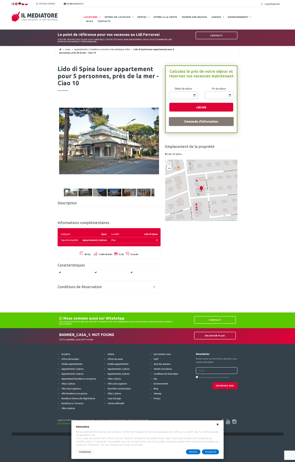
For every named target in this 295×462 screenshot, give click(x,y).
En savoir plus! (215, 335)
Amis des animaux (162, 364)
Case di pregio (114, 398)
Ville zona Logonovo (71, 388)
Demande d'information (201, 121)
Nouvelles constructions (119, 388)
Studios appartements (72, 364)
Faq (155, 379)
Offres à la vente (165, 17)
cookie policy (102, 435)
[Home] (35, 16)
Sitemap (157, 393)
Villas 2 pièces (114, 393)
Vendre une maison (194, 17)
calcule (201, 107)
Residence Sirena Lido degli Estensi (78, 398)
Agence (216, 17)
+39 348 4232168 (68, 423)
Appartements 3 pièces (72, 374)
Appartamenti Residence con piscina (78, 379)
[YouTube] (228, 421)
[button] (201, 188)
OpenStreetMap (226, 220)
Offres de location (117, 17)
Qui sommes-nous (162, 354)
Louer (68, 49)
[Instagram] (234, 421)
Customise (85, 451)
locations (91, 17)
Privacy (157, 398)
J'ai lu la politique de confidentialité (213, 377)
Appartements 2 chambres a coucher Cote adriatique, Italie (102, 49)
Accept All (210, 451)
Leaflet (218, 220)
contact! (216, 35)
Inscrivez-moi (225, 385)
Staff (156, 359)
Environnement (238, 17)
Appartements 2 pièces (72, 369)
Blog (89, 21)
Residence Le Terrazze (72, 403)
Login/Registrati (272, 4)
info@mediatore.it (74, 3)
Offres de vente (115, 359)
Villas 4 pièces (68, 408)
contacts (104, 21)
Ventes (142, 17)
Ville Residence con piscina (74, 393)
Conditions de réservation (166, 374)
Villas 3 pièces (68, 383)
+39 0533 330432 (46, 3)
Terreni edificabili (116, 403)
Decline (193, 451)
